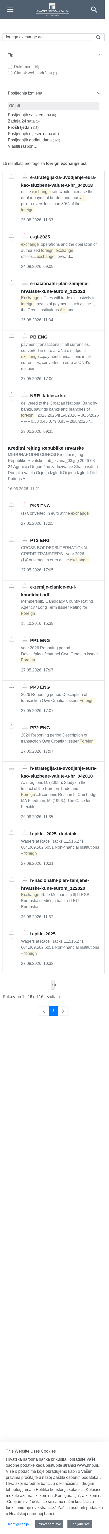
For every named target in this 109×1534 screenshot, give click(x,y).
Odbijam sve (80, 1524)
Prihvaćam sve (49, 1524)
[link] (44, 1011)
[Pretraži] (98, 37)
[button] (53, 55)
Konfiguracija (18, 1524)
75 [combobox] (52, 985)
